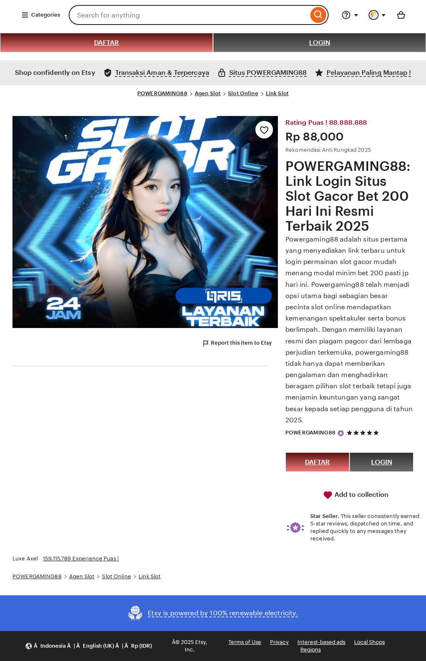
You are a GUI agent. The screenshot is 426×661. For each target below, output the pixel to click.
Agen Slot (207, 93)
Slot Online (243, 93)
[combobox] (188, 15)
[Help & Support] (350, 15)
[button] (88, 646)
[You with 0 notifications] (377, 15)
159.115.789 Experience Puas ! (81, 558)
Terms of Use (244, 642)
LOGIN (319, 43)
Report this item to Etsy (241, 343)
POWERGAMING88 (162, 93)
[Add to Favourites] (264, 129)
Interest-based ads (321, 642)
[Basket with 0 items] (401, 15)
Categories (45, 15)
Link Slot (277, 93)
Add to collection (361, 494)
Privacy (279, 642)
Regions (310, 649)
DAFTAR (106, 43)
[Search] (318, 15)
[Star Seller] (340, 433)
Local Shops (369, 642)
